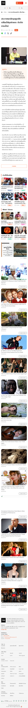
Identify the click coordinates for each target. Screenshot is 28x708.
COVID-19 (12, 676)
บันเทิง (11, 671)
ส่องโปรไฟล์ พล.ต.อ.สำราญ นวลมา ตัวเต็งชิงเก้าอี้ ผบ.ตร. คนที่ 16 (7, 222)
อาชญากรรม (3, 671)
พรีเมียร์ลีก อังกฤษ (22, 683)
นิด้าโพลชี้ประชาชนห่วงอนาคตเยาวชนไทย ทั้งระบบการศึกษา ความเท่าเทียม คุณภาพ (21, 202)
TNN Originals (22, 655)
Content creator (4, 660)
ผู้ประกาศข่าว (21, 645)
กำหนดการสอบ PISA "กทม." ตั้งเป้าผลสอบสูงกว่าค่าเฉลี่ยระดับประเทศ (6, 202)
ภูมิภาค (20, 671)
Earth (23, 190)
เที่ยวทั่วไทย (12, 693)
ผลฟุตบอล (3, 683)
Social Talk (21, 669)
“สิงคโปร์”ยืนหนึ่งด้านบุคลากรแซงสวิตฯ (7, 187)
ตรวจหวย (3, 695)
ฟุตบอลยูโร (12, 686)
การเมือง (2, 669)
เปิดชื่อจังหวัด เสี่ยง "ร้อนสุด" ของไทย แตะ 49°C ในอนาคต (7, 236)
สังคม (5, 12)
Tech (2, 655)
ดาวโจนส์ (2, 676)
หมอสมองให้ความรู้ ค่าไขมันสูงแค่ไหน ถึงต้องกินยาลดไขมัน (20, 222)
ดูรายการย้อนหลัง (13, 645)
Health (20, 653)
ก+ (10, 8)
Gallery (2, 678)
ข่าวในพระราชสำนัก (4, 666)
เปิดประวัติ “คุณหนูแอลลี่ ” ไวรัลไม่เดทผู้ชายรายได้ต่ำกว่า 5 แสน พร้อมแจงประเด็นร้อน (20, 236)
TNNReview (21, 693)
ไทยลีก (2, 688)
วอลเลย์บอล (3, 686)
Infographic (21, 673)
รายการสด (3, 645)
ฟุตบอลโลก (21, 686)
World (2, 653)
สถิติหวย (11, 695)
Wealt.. (10, 190)
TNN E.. (10, 224)
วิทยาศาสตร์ (12, 669)
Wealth (11, 653)
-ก (4, 8)
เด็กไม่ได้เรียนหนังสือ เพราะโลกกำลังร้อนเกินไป (21, 187)
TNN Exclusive (13, 666)
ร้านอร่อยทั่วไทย (4, 693)
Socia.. (23, 239)
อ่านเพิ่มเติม (14, 166)
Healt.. (23, 224)
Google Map (3, 629)
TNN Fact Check (13, 673)
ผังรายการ (3, 648)
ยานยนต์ (2, 673)
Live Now (20, 3)
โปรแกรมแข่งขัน (13, 683)
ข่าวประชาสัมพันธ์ (22, 676)
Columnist (12, 660)
